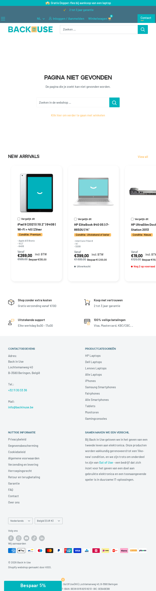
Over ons (14, 502)
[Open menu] (3, 18)
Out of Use (106, 462)
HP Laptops (93, 355)
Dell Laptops (93, 362)
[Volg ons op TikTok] (34, 538)
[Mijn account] (50, 18)
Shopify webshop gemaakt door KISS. (30, 567)
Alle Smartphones (97, 399)
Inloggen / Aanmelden (68, 18)
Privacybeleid (17, 439)
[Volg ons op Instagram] (19, 538)
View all (143, 156)
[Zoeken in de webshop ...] (114, 102)
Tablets (90, 406)
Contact (146, 18)
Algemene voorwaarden (23, 458)
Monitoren (92, 412)
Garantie (14, 483)
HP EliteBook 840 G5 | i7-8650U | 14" (91, 226)
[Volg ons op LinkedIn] (42, 538)
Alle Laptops (93, 374)
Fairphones (92, 393)
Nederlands (17, 520)
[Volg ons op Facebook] (11, 538)
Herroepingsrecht (20, 471)
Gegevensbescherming (23, 445)
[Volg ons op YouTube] (26, 538)
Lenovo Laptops (95, 368)
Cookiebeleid (16, 452)
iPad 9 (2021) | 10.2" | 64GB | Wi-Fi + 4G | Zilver (36, 226)
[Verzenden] (143, 29)
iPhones (90, 381)
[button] (33, 586)
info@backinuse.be (20, 407)
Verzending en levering (23, 464)
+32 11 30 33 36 (17, 390)
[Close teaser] (63, 580)
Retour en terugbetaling (24, 477)
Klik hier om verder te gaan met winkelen (78, 115)
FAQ (10, 489)
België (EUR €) (45, 520)
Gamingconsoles (96, 418)
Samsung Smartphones (100, 387)
